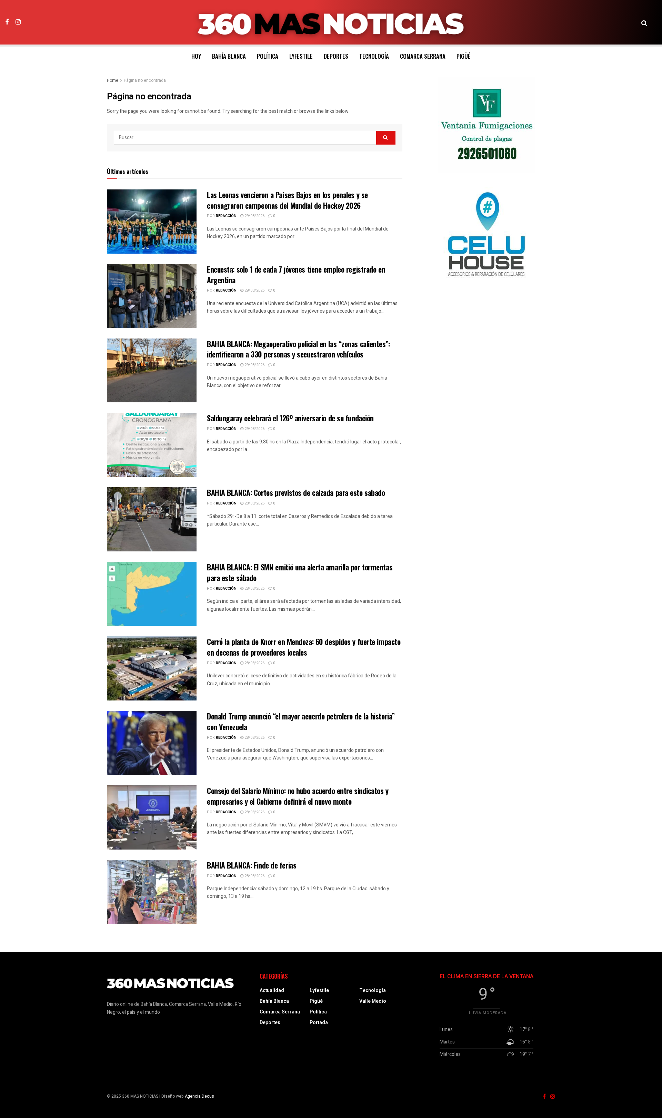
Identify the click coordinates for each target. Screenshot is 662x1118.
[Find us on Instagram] (18, 22)
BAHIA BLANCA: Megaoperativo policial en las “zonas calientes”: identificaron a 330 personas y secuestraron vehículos (298, 349)
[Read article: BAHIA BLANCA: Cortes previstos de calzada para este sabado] (152, 519)
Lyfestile (301, 56)
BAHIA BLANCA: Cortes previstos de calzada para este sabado (296, 492)
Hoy (196, 56)
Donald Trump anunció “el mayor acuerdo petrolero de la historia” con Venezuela (301, 721)
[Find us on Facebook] (7, 22)
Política (267, 56)
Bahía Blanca (229, 56)
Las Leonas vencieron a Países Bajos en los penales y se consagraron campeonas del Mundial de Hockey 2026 (287, 200)
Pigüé (464, 56)
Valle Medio (372, 1001)
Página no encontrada (145, 80)
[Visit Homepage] (331, 22)
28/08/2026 (253, 503)
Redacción (226, 216)
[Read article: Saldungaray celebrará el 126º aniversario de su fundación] (152, 445)
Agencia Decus (199, 1096)
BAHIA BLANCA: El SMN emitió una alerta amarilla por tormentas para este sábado (299, 572)
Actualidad (272, 990)
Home (112, 80)
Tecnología (374, 56)
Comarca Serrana (422, 56)
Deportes (336, 56)
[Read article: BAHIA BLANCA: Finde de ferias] (152, 892)
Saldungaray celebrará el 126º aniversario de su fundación (290, 417)
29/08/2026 (253, 216)
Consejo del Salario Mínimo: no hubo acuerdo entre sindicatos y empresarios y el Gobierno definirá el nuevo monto (298, 796)
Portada (319, 1022)
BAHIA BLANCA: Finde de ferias (251, 865)
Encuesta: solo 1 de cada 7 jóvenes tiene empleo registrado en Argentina (296, 274)
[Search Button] (644, 22)
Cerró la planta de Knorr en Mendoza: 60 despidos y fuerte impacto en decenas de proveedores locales (303, 647)
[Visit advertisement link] (486, 125)
